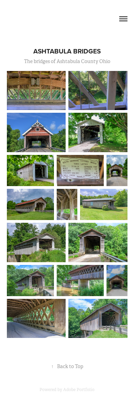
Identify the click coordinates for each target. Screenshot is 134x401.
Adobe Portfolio (78, 389)
